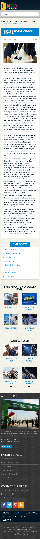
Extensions (17, 21)
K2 (4, 516)
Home (3, 21)
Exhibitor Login (10, 269)
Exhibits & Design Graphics (10, 462)
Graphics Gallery (10, 261)
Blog (23, 516)
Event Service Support (29, 21)
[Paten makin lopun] (29, 298)
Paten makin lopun (29, 308)
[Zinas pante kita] (11, 319)
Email (36, 39)
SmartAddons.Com (24, 529)
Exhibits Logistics (10, 272)
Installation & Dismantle (9, 474)
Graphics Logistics (11, 257)
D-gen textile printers (29, 360)
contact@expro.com (12, 498)
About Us (8, 519)
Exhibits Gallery (10, 276)
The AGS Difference (11, 250)
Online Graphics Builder (13, 253)
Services (13, 516)
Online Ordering (6, 478)
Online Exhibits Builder (12, 265)
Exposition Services (7, 459)
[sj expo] (9, 6)
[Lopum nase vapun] (29, 319)
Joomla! (6, 532)
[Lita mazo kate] (11, 298)
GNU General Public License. (24, 533)
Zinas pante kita (11, 328)
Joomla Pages (31, 512)
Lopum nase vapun (29, 329)
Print (33, 39)
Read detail (6, 446)
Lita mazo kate (11, 307)
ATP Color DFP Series (11, 360)
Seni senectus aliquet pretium (18, 32)
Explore (9, 21)
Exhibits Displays (6, 466)
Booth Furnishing (7, 470)
